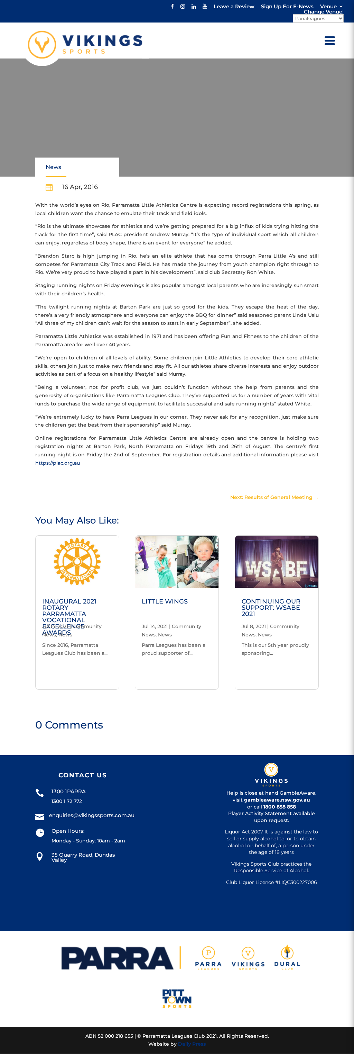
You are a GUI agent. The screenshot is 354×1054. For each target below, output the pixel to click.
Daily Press (192, 1044)
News (53, 167)
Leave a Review (234, 6)
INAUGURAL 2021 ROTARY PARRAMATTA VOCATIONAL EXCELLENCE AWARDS (69, 617)
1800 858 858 (279, 807)
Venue (328, 6)
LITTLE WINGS (165, 601)
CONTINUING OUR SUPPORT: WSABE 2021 (271, 608)
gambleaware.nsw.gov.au (277, 800)
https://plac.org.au (57, 463)
